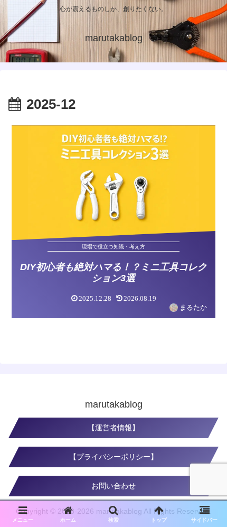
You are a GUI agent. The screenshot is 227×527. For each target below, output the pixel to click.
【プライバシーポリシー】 (113, 456)
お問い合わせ (113, 486)
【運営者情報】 (113, 427)
